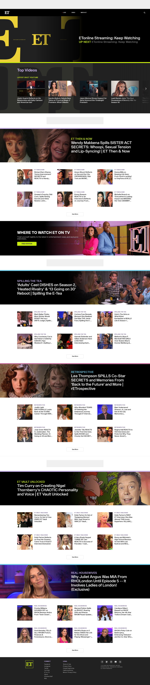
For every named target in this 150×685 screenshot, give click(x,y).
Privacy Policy (67, 666)
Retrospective (82, 372)
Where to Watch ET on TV (43, 233)
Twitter (46, 668)
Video (73, 12)
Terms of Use (67, 664)
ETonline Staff (48, 676)
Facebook (47, 664)
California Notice (68, 670)
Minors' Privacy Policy (69, 672)
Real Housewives (84, 573)
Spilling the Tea (29, 281)
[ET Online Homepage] (7, 13)
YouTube (47, 670)
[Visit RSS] (120, 662)
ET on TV (47, 672)
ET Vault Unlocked (31, 482)
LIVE (64, 12)
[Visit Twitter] (106, 662)
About (46, 674)
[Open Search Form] (144, 13)
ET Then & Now (81, 139)
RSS (45, 678)
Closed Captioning (68, 668)
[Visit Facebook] (102, 662)
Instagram (47, 666)
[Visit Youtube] (115, 661)
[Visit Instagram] (111, 662)
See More (75, 214)
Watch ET (84, 12)
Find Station (27, 244)
